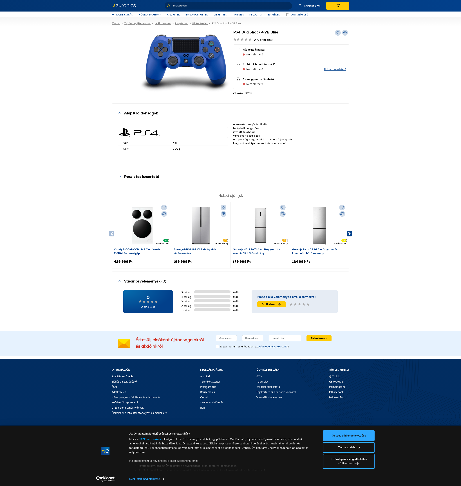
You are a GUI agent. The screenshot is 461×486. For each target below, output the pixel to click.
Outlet (204, 397)
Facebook (337, 392)
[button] (335, 69)
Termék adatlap (162, 243)
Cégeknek (220, 14)
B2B (202, 407)
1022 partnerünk (150, 439)
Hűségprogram (150, 14)
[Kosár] (337, 6)
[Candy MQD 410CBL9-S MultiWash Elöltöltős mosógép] (141, 225)
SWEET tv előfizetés (211, 402)
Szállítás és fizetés (122, 376)
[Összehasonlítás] (164, 214)
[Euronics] (126, 5)
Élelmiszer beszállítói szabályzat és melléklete (139, 413)
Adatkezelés (119, 392)
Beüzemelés (207, 392)
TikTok (336, 376)
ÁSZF (114, 386)
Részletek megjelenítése (144, 478)
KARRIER (238, 14)
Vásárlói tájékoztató (268, 386)
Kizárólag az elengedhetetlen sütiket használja (349, 461)
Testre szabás (346, 447)
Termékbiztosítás (210, 381)
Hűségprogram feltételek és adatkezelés (136, 397)
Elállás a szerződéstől (124, 381)
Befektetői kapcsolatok (125, 402)
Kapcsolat (262, 381)
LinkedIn (337, 397)
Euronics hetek (196, 14)
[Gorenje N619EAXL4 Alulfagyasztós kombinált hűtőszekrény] (260, 225)
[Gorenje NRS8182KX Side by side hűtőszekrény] (201, 225)
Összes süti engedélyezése (349, 435)
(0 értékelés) (263, 39)
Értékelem (268, 304)
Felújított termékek (264, 14)
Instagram (338, 386)
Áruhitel (173, 14)
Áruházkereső (299, 14)
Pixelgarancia (208, 386)
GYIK (259, 376)
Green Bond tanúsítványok (128, 407)
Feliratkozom (319, 338)
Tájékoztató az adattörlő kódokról (276, 392)
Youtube (337, 381)
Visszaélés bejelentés (269, 397)
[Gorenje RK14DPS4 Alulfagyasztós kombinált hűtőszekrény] (319, 225)
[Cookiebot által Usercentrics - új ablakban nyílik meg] (105, 479)
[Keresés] (288, 6)
